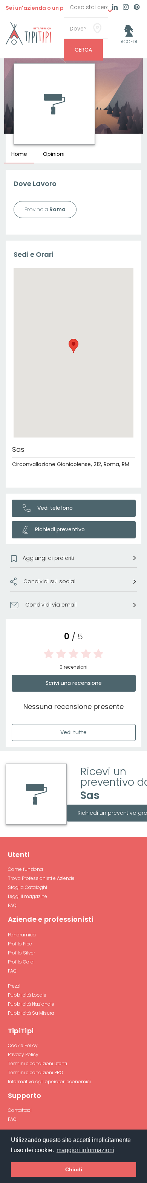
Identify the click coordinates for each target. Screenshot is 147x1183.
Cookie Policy (23, 1045)
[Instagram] (126, 8)
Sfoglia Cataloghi (27, 887)
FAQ (12, 905)
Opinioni (53, 154)
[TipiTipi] (28, 33)
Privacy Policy (23, 1054)
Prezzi (14, 986)
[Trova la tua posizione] (97, 28)
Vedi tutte (73, 732)
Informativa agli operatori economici (49, 1081)
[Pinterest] (136, 8)
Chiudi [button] (73, 1169)
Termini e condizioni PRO (35, 1072)
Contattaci (20, 1110)
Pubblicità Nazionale (31, 1004)
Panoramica (22, 934)
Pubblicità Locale (27, 995)
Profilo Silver (21, 953)
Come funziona (25, 869)
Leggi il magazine (27, 896)
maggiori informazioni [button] (85, 1150)
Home (19, 154)
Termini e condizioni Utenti (37, 1063)
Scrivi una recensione (74, 683)
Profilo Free (20, 944)
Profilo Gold (21, 962)
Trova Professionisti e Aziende (41, 878)
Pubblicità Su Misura (31, 1013)
